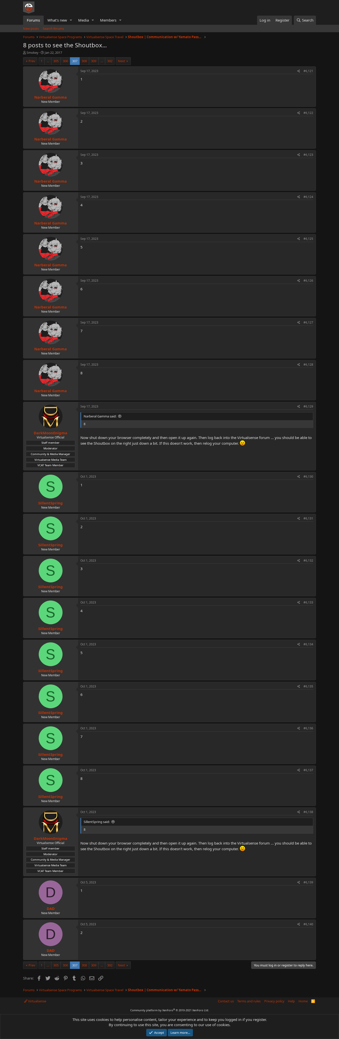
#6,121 (308, 71)
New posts (31, 28)
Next (121, 61)
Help (291, 1001)
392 (109, 61)
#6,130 (308, 476)
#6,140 (308, 924)
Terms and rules (249, 1001)
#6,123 (308, 155)
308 (84, 61)
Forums (33, 20)
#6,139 (308, 882)
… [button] (48, 61)
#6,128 (308, 364)
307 (74, 61)
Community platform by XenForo (169, 1010)
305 (56, 61)
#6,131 (308, 518)
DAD (51, 908)
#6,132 (308, 560)
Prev (32, 61)
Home (303, 1001)
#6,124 (308, 197)
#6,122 (308, 113)
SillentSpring (50, 502)
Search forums (53, 28)
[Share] (299, 71)
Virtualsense (36, 1001)
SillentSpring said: (97, 822)
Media (83, 20)
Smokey (32, 52)
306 (65, 61)
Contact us (226, 1001)
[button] (71, 20)
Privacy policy (274, 1001)
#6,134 (308, 644)
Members (108, 20)
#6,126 (308, 280)
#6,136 (308, 728)
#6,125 (308, 239)
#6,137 (308, 770)
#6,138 (308, 812)
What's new (57, 20)
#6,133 (308, 602)
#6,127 (308, 322)
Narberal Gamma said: (100, 416)
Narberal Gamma (50, 97)
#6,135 (308, 686)
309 (93, 61)
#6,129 (308, 406)
